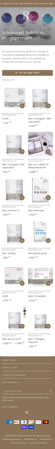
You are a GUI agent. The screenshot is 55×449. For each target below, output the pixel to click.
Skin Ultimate (36, 210)
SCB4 (5, 118)
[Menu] (3, 15)
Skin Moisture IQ (37, 253)
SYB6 (5, 296)
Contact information (38, 443)
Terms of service (18, 443)
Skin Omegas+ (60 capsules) (13, 166)
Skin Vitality (9, 253)
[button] (43, 15)
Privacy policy (46, 439)
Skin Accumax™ (11, 339)
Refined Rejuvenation (22, 436)
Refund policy (30, 439)
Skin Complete (37, 296)
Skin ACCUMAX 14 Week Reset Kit (38, 166)
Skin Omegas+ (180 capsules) (39, 120)
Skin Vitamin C (10, 210)
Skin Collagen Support (36, 340)
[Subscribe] (51, 391)
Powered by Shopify (12, 439)
